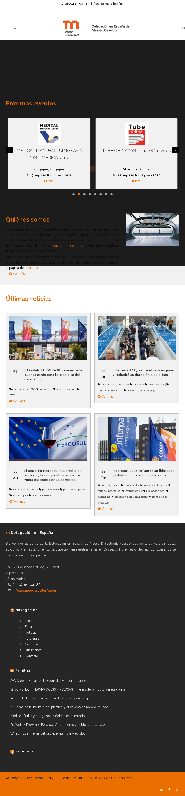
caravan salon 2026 (23, 389)
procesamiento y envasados (131, 496)
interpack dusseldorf (110, 390)
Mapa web (126, 778)
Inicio (28, 621)
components (131, 485)
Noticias (30, 632)
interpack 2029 (156, 384)
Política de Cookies (102, 778)
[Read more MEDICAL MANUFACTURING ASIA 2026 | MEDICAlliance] (49, 134)
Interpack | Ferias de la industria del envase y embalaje (50, 698)
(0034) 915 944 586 (27, 584)
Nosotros (31, 644)
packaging (104, 496)
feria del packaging (109, 491)
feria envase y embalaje (115, 384)
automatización (110, 485)
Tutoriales (31, 638)
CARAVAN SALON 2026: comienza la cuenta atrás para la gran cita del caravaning (53, 375)
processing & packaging (141, 390)
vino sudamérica (41, 495)
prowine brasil (50, 489)
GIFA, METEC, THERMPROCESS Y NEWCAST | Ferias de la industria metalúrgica (67, 689)
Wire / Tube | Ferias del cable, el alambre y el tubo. (48, 733)
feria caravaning (65, 389)
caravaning (45, 389)
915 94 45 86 (74, 3)
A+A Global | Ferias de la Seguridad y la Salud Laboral (49, 680)
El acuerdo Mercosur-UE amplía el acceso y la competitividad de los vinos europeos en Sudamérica (52, 475)
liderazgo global (155, 491)
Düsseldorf (32, 650)
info (50, 181)
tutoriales (31, 268)
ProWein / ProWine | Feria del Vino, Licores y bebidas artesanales (58, 724)
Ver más (19, 273)
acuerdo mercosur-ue (25, 489)
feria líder (138, 384)
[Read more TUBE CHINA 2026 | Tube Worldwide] (136, 134)
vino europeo (20, 495)
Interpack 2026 (133, 491)
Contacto (31, 656)
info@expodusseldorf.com (108, 3)
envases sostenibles (155, 485)
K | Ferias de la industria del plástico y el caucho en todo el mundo (59, 707)
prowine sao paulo (74, 489)
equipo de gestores (67, 245)
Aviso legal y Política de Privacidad (60, 778)
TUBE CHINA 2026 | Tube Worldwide (136, 150)
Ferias (28, 626)
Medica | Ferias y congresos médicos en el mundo (47, 716)
